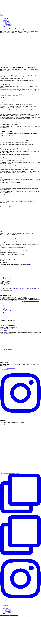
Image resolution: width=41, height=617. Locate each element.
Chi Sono (4, 16)
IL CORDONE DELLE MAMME (7, 349)
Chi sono (4, 302)
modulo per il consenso (11, 368)
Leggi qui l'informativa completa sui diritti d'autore (30, 301)
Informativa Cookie (3, 615)
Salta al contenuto (3, 0)
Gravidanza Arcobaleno (9, 24)
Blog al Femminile (6, 21)
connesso (6, 292)
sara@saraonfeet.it (5, 369)
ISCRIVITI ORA (3, 330)
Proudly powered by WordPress (12, 615)
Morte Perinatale (5, 20)
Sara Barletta (8, 288)
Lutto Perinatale (28, 264)
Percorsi (4, 17)
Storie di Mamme (8, 23)
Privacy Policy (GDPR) (7, 310)
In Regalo (4, 19)
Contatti (4, 26)
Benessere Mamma (8, 22)
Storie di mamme (36, 288)
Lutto (30, 288)
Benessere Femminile (6, 316)
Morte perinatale (5, 306)
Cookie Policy (5, 309)
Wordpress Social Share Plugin (15, 616)
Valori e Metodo (5, 18)
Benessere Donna (8, 25)
